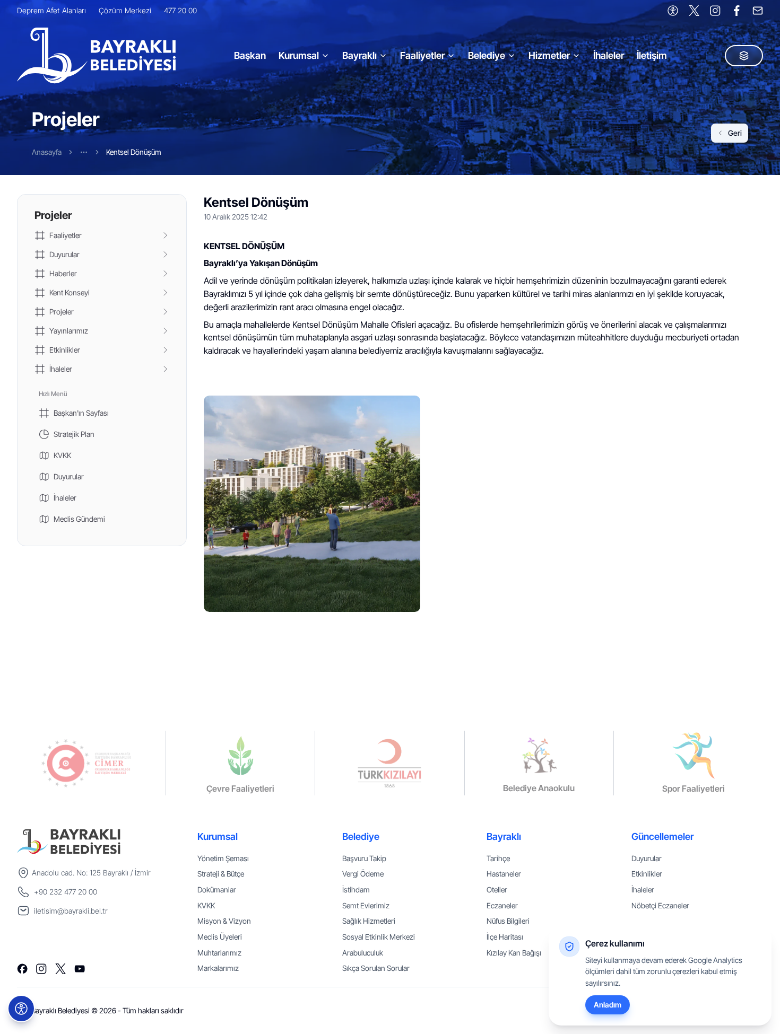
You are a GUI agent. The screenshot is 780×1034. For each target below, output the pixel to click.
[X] (694, 10)
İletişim (652, 55)
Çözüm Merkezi (125, 10)
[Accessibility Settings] (673, 10)
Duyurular (646, 858)
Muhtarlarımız (219, 952)
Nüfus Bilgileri (508, 920)
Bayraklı (359, 55)
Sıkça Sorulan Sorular (376, 967)
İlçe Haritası (505, 936)
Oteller (497, 889)
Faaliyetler (422, 55)
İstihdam (356, 889)
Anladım (607, 1004)
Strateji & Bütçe (220, 873)
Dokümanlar (216, 889)
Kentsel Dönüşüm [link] (133, 151)
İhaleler (608, 55)
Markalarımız (218, 967)
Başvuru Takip (364, 858)
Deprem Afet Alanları (51, 10)
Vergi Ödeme (363, 873)
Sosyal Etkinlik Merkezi (378, 936)
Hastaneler (504, 873)
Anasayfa (47, 151)
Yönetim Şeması (223, 858)
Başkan (250, 55)
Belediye (486, 55)
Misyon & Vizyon (224, 920)
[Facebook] (736, 10)
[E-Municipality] (744, 55)
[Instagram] (715, 10)
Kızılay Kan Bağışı (514, 952)
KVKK (206, 905)
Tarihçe (498, 858)
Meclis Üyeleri (219, 936)
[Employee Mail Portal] (757, 10)
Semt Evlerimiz (365, 905)
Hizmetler (549, 55)
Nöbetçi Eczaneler (660, 905)
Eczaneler (502, 905)
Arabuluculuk (362, 952)
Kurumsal (299, 55)
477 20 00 (180, 10)
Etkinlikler (646, 873)
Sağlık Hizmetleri (368, 920)
